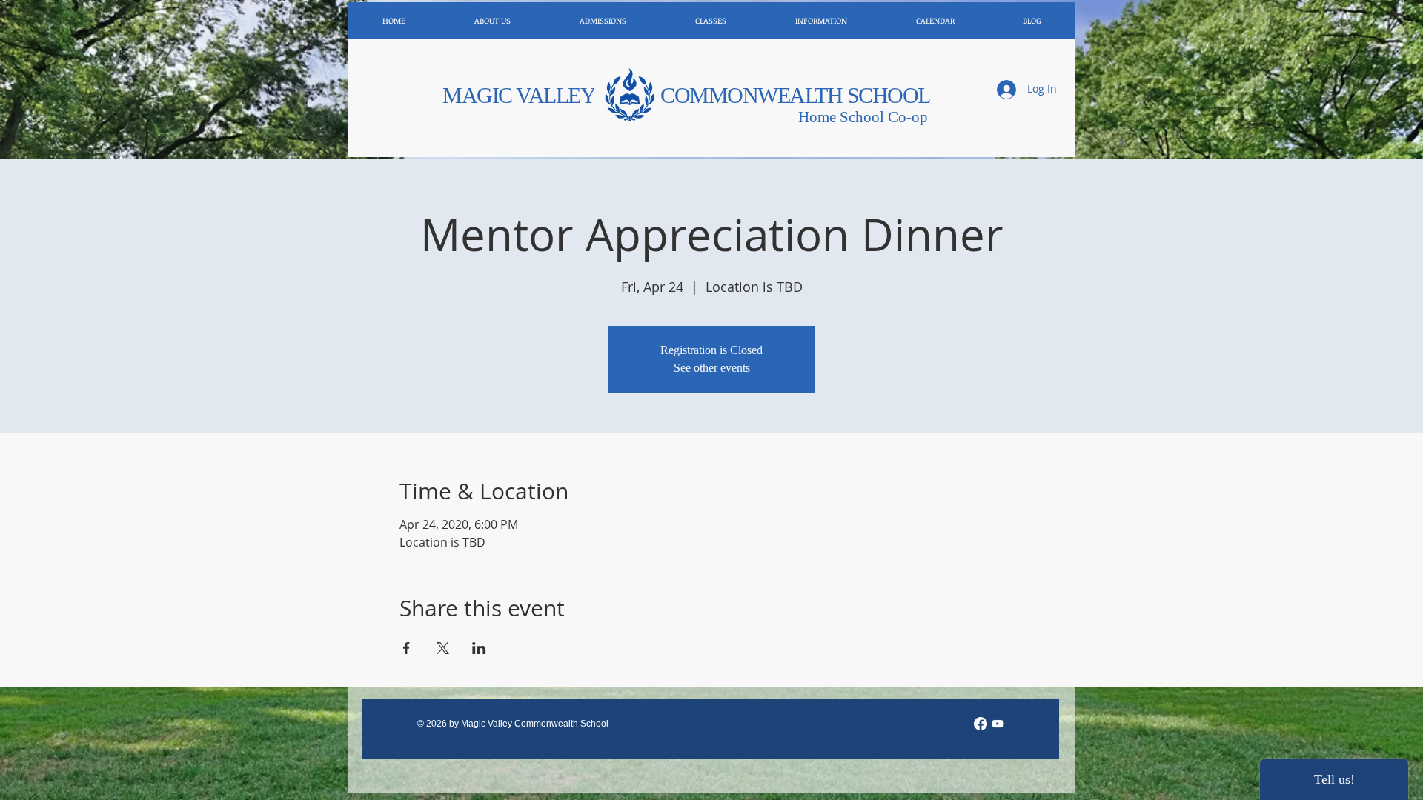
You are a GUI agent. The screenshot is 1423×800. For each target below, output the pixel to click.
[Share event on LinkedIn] (479, 648)
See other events (712, 367)
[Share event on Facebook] (406, 648)
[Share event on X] (443, 648)
